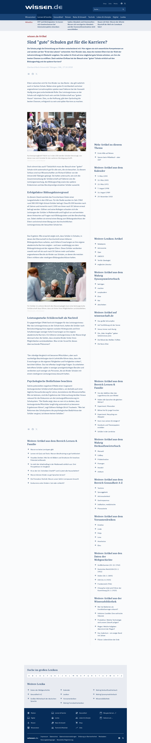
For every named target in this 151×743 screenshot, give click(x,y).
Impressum (44, 736)
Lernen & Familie (44, 17)
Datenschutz (54, 736)
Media (116, 4)
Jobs (110, 4)
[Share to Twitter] (36, 74)
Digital (115, 17)
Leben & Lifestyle (104, 17)
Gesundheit (58, 17)
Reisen (68, 17)
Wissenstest (30, 17)
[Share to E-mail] (29, 74)
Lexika (123, 17)
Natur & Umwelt (79, 17)
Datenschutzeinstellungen (68, 736)
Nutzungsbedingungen (48, 740)
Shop (104, 4)
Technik (91, 17)
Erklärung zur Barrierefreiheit (87, 736)
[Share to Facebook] (33, 74)
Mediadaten (102, 736)
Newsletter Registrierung (65, 740)
